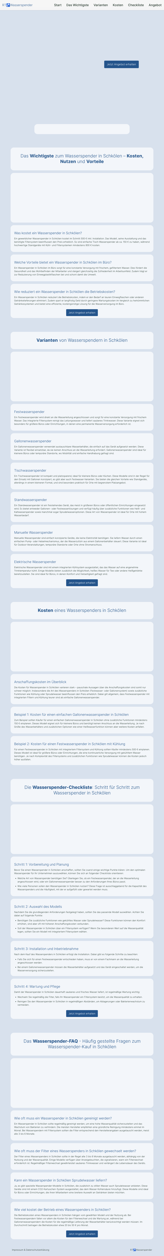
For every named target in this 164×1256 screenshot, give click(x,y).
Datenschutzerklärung (37, 1250)
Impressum (17, 1250)
